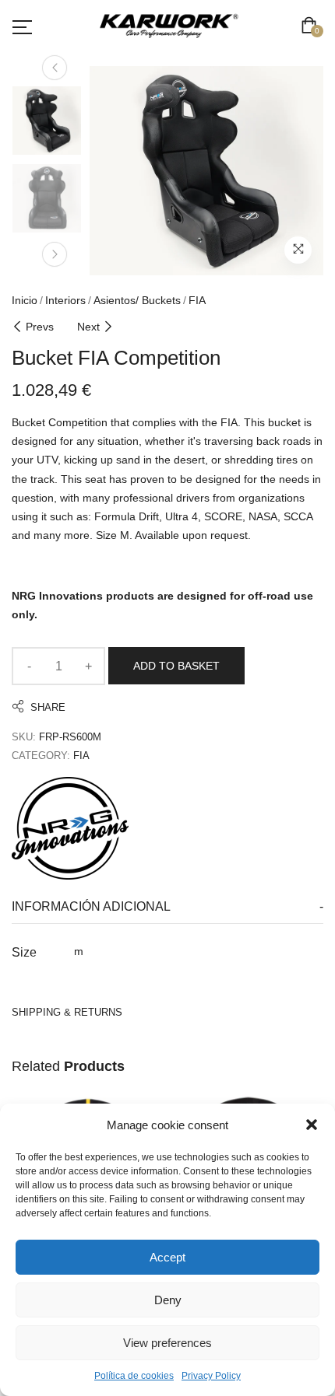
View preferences (167, 1342)
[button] (311, 1124)
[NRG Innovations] (70, 828)
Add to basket (176, 666)
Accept (167, 1257)
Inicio (24, 300)
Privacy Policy (211, 1375)
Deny (168, 1300)
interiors (65, 300)
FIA (197, 300)
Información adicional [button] (91, 906)
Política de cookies (134, 1375)
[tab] (167, 907)
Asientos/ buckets (137, 300)
